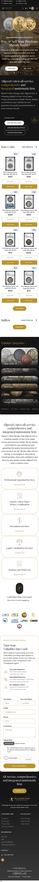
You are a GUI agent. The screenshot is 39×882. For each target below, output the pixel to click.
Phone (5, 717)
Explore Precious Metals (16, 128)
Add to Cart (10, 186)
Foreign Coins (10, 402)
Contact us (5, 818)
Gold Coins (9, 387)
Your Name (7, 699)
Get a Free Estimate (19, 766)
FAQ (3, 839)
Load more (19, 308)
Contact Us (19, 553)
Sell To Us (27, 68)
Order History (25, 824)
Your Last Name (26, 699)
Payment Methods (7, 842)
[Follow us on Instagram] (2, 859)
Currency (8, 379)
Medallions (5, 409)
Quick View (10, 181)
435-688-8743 (8, 855)
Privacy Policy (6, 824)
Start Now (19, 531)
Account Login (25, 818)
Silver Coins (9, 364)
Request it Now (19, 575)
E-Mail (5, 708)
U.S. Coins (8, 371)
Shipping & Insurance (8, 845)
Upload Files (7, 740)
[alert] (19, 750)
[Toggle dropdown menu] (36, 146)
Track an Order (25, 821)
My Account (5, 821)
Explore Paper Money (14, 133)
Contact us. (25, 600)
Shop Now (11, 68)
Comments (7, 726)
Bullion (7, 394)
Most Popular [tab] (27, 320)
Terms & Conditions (8, 826)
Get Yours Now (19, 509)
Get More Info (19, 485)
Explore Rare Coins (14, 123)
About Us (4, 836)
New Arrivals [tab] (27, 147)
